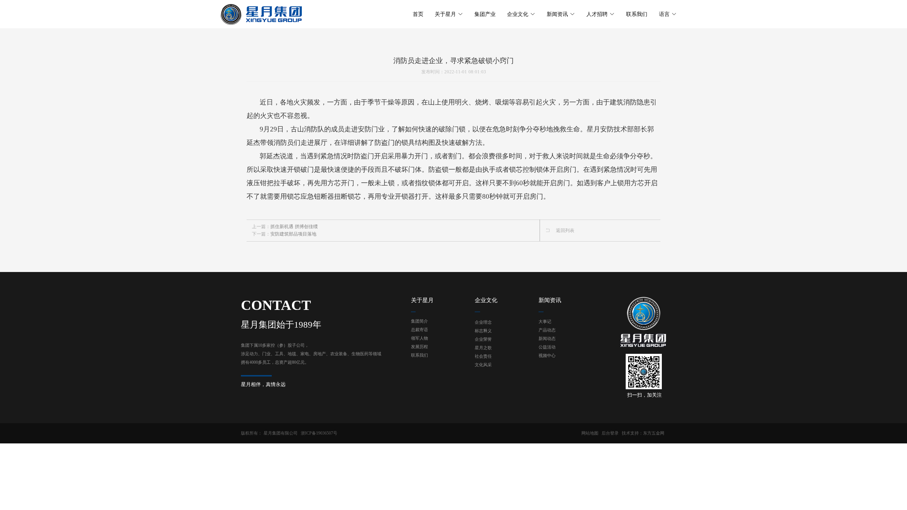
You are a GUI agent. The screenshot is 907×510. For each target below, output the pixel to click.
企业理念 (483, 322)
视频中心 (547, 355)
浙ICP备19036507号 (319, 433)
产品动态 (547, 330)
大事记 (545, 321)
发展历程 (419, 346)
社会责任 (483, 356)
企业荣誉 (483, 339)
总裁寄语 (419, 329)
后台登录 (610, 433)
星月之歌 (483, 347)
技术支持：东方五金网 (643, 433)
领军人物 (419, 338)
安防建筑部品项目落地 (293, 234)
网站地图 (589, 433)
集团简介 (419, 321)
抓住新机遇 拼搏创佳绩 (294, 226)
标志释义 (483, 330)
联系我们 (419, 355)
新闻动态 (547, 338)
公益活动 (547, 347)
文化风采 (483, 364)
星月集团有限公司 (281, 433)
